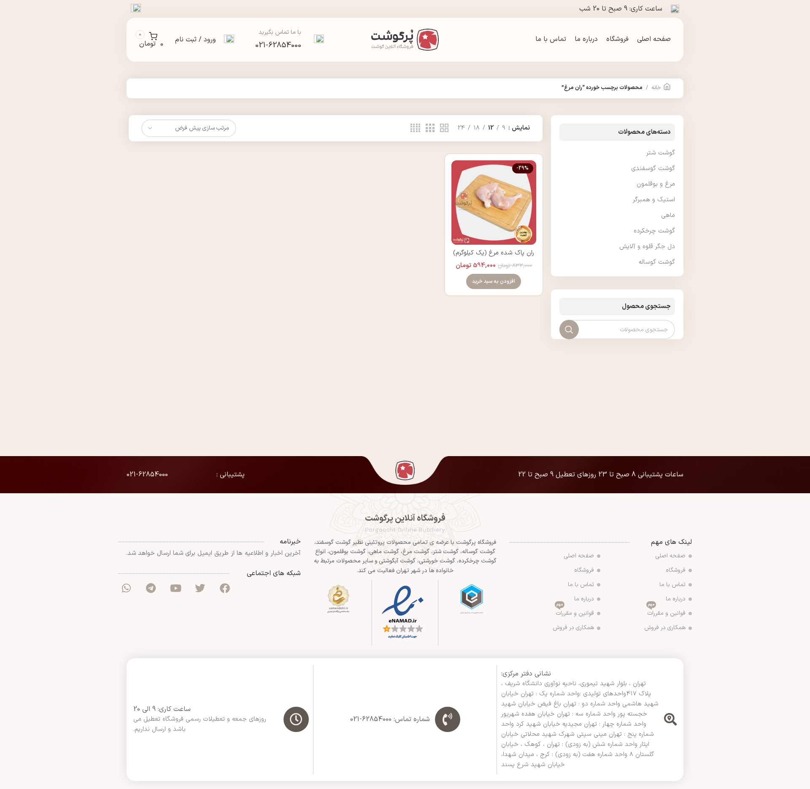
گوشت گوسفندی (653, 168)
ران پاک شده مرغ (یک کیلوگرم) (493, 253)
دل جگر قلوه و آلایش (647, 246)
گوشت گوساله (657, 262)
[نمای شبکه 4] (415, 128)
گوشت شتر (660, 153)
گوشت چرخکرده (654, 231)
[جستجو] (229, 39)
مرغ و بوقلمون (656, 184)
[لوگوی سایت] (405, 39)
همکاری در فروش (665, 627)
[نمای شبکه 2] (444, 128)
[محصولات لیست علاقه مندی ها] (136, 8)
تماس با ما (672, 584)
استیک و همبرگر (654, 200)
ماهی (668, 215)
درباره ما (676, 598)
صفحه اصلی (671, 555)
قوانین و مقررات (667, 612)
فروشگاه (676, 570)
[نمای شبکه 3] (430, 128)
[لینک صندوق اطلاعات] (289, 40)
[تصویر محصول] (493, 202)
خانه (656, 88)
